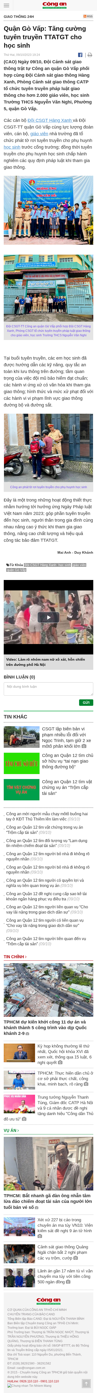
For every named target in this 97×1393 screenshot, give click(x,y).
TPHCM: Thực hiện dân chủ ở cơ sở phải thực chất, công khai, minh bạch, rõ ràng (65, 1079)
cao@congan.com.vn (31, 1368)
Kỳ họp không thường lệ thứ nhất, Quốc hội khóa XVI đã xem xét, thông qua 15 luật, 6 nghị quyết (65, 1054)
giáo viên (39, 133)
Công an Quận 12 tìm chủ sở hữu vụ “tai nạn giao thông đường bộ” (67, 761)
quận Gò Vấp (16, 570)
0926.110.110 (29, 1381)
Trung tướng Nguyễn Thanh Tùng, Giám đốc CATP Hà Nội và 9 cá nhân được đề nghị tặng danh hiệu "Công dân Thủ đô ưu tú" (48, 1108)
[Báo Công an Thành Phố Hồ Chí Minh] (54, 5)
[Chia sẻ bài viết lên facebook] (80, 55)
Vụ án (10, 1130)
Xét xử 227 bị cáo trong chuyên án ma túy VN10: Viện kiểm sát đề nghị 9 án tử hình (65, 1225)
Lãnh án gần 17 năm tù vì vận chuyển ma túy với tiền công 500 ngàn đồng (65, 1276)
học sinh (12, 147)
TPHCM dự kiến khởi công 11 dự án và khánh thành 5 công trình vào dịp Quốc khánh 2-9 (45, 1027)
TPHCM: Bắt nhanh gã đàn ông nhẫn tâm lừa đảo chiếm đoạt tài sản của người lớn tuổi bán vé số (48, 1201)
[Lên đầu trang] (86, 1383)
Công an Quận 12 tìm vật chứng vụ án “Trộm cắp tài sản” (67, 787)
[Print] (90, 55)
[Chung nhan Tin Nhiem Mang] (29, 1386)
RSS (89, 16)
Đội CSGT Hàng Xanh (50, 120)
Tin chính (14, 957)
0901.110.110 (50, 1381)
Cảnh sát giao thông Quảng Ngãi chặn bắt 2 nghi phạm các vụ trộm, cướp (63, 1252)
